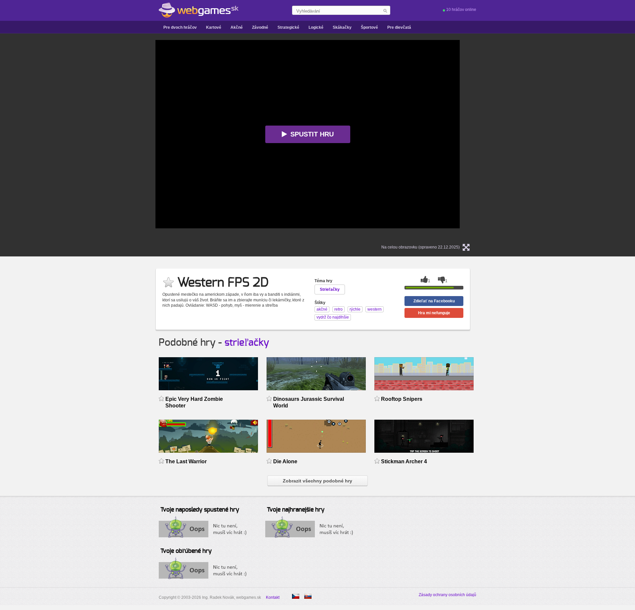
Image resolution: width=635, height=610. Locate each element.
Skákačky (342, 27)
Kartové (213, 27)
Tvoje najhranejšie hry (295, 510)
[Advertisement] (72, 139)
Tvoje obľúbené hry (186, 551)
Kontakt (272, 597)
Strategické (288, 27)
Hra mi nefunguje (434, 313)
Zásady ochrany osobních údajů (447, 594)
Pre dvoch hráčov (180, 27)
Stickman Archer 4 (404, 461)
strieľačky (247, 343)
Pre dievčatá (399, 27)
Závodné (260, 27)
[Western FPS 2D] (295, 596)
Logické (316, 27)
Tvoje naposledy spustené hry (199, 510)
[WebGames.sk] (198, 10)
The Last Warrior (186, 461)
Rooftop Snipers (401, 399)
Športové (369, 27)
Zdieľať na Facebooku (434, 301)
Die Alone (285, 461)
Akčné (237, 27)
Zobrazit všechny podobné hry (317, 480)
